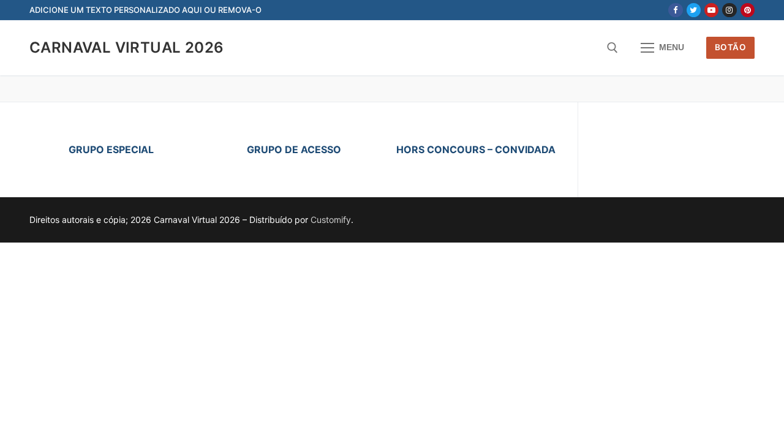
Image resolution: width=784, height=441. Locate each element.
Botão (731, 47)
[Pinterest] (748, 10)
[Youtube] (711, 10)
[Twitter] (694, 10)
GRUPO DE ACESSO (294, 149)
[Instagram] (729, 10)
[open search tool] (612, 47)
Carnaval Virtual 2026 (126, 47)
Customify (331, 219)
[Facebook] (675, 10)
